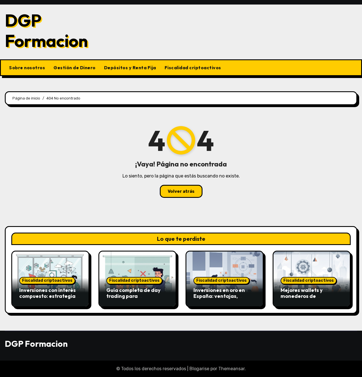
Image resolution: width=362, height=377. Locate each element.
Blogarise (199, 368)
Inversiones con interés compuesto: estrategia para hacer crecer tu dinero (47, 299)
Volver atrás (181, 191)
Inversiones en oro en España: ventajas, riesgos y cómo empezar (223, 296)
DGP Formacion (46, 30)
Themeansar (231, 368)
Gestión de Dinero (74, 67)
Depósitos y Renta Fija (130, 67)
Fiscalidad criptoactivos (193, 67)
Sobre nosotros (27, 67)
